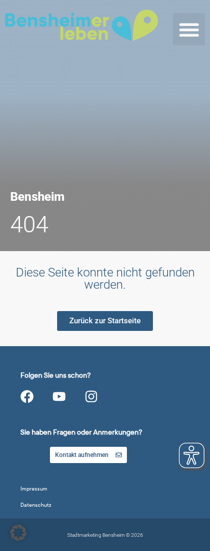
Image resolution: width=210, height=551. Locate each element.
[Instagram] (91, 396)
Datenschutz (35, 505)
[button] (189, 29)
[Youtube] (59, 396)
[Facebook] (27, 396)
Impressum (33, 488)
